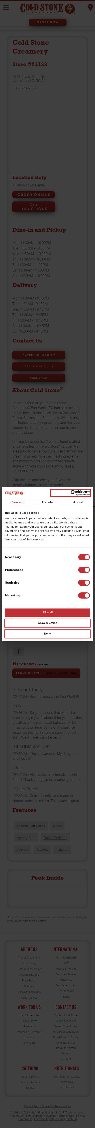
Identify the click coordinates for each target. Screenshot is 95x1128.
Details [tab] (47, 502)
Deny (47, 633)
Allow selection (47, 623)
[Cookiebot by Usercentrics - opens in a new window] (70, 493)
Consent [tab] (17, 502)
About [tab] (78, 502)
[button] (84, 570)
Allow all (47, 612)
